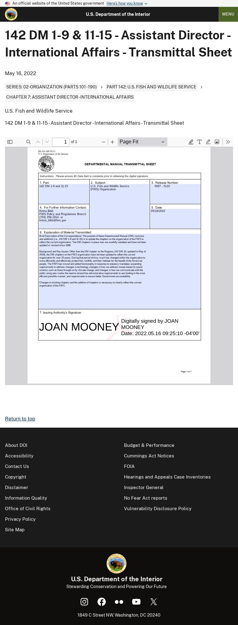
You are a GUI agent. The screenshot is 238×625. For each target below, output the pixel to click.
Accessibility (19, 455)
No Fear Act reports (145, 498)
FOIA (129, 466)
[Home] (11, 14)
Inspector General (144, 487)
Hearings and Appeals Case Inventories (167, 476)
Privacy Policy (20, 519)
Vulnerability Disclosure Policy (158, 508)
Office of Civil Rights (28, 508)
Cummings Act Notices (149, 455)
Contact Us (17, 466)
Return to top (20, 419)
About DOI (16, 445)
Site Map (14, 529)
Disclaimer (16, 487)
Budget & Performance (149, 445)
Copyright (15, 476)
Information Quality (26, 498)
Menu (228, 14)
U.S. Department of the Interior (118, 14)
